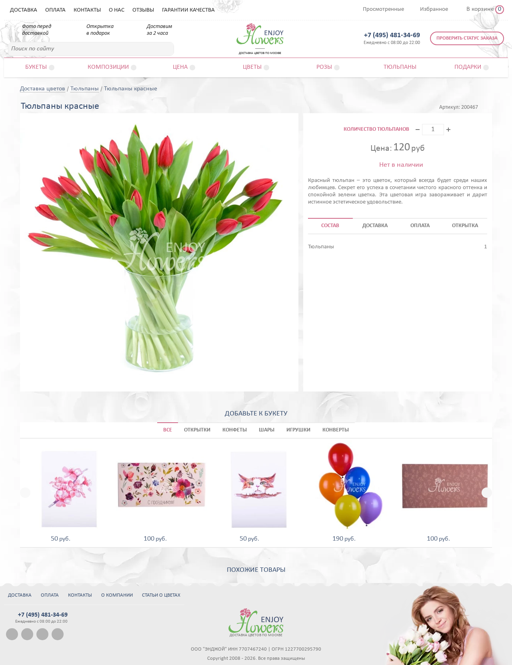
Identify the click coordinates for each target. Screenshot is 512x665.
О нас (116, 10)
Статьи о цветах (161, 595)
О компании (117, 595)
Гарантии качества (188, 10)
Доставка (23, 10)
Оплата (55, 10)
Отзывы (143, 10)
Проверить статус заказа (467, 38)
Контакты (87, 10)
